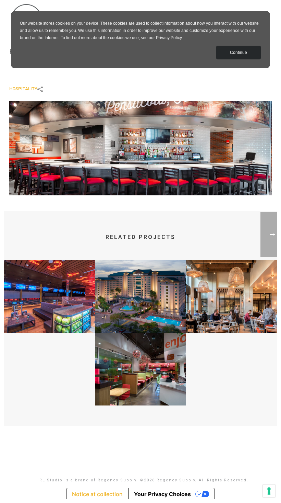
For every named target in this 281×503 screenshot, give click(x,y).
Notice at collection (97, 494)
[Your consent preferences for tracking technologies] (269, 491)
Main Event (49, 314)
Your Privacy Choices (162, 494)
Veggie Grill (140, 387)
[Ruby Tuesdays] (140, 148)
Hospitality (23, 88)
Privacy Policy (169, 37)
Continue (238, 52)
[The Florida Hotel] (140, 287)
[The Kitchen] (231, 287)
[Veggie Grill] (140, 359)
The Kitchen (231, 314)
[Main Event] (49, 287)
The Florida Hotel (140, 314)
